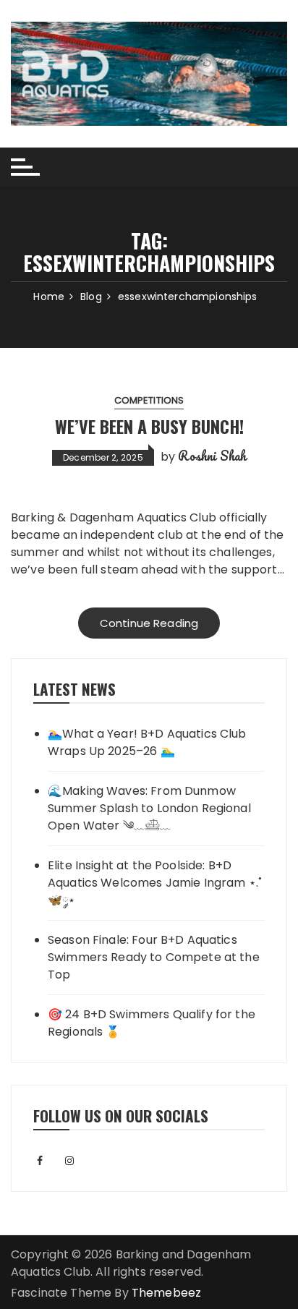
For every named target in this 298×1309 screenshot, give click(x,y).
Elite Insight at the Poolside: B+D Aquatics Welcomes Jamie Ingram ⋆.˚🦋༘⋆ (155, 882)
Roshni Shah (212, 455)
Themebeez (166, 1292)
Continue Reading (149, 623)
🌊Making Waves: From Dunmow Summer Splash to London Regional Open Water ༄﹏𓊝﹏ (149, 808)
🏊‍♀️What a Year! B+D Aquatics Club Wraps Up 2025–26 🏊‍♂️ (147, 742)
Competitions (149, 400)
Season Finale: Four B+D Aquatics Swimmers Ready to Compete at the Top (154, 957)
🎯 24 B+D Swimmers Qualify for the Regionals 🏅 (151, 1023)
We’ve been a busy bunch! (149, 426)
